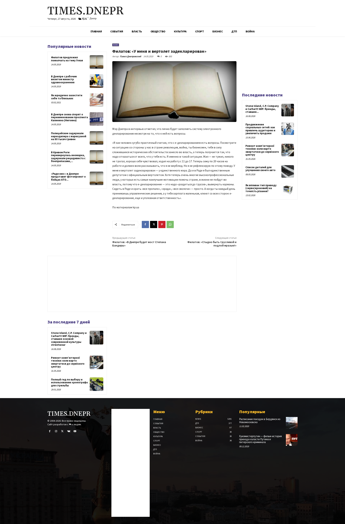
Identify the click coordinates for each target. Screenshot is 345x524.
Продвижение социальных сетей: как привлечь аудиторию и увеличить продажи (260, 129)
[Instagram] (56, 431)
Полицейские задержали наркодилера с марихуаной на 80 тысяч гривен (68, 136)
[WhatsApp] (170, 224)
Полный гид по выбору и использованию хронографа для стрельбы (69, 382)
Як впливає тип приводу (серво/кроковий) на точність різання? (261, 188)
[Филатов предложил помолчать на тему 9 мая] (96, 62)
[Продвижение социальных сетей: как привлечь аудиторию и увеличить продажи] (287, 128)
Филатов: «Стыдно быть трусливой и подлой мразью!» (211, 243)
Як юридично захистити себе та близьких (66, 97)
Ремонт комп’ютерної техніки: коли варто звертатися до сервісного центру (67, 362)
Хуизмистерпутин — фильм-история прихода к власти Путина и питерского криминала (260, 439)
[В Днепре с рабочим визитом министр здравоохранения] (96, 81)
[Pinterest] (161, 224)
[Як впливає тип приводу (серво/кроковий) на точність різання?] (287, 189)
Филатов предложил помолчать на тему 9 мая (67, 59)
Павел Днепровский (130, 56)
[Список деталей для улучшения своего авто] (287, 171)
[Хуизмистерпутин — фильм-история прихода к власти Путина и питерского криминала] (292, 440)
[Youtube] (75, 431)
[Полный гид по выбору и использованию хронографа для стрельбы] (96, 384)
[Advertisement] (142, 283)
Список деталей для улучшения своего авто (260, 168)
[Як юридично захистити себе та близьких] (96, 100)
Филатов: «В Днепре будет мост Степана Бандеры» (139, 243)
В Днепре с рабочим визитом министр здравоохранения (64, 79)
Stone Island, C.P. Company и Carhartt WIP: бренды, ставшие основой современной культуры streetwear (69, 338)
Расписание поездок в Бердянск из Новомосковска (259, 420)
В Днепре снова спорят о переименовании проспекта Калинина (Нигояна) (69, 117)
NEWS (115, 45)
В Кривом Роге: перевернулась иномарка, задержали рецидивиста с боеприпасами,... (68, 157)
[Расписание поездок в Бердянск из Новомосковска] (292, 423)
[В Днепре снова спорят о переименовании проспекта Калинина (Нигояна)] (96, 119)
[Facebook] (145, 224)
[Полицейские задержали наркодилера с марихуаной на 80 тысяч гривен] (96, 138)
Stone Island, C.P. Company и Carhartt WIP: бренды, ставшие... (262, 109)
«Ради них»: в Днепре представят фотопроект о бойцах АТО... (68, 176)
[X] (153, 224)
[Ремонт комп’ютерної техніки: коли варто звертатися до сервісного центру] (96, 362)
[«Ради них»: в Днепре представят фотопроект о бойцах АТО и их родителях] (96, 178)
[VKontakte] (68, 431)
